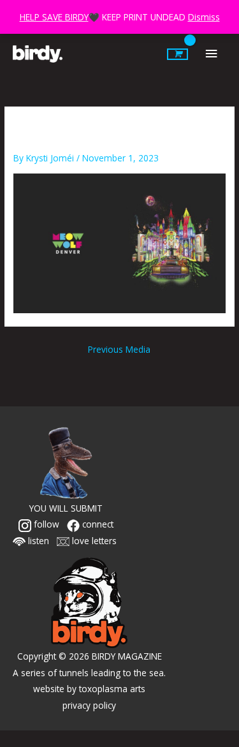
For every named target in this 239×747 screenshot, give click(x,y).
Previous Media (119, 349)
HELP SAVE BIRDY (54, 17)
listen (37, 541)
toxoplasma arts (112, 689)
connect (96, 524)
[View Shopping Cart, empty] (177, 54)
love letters (93, 541)
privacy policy (89, 705)
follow (45, 524)
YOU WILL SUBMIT (66, 508)
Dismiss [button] (204, 17)
